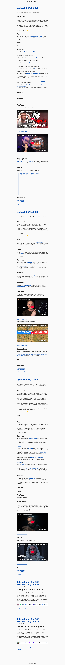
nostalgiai (30, 174)
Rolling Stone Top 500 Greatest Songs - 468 (28, 583)
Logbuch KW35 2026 (27, 8)
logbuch (19, 204)
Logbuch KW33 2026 (28, 379)
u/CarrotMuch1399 (23, 174)
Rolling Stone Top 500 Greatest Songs (24, 608)
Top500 (19, 611)
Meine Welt (32, 1)
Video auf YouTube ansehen (22, 131)
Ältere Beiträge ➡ (20, 656)
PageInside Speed (39, 242)
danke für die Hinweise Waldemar (36, 36)
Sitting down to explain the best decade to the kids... (29, 173)
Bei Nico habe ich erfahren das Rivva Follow (25, 161)
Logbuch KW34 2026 (28, 212)
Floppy (21, 253)
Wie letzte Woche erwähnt (38, 54)
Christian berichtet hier (21, 503)
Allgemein (19, 371)
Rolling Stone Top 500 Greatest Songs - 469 (28, 620)
